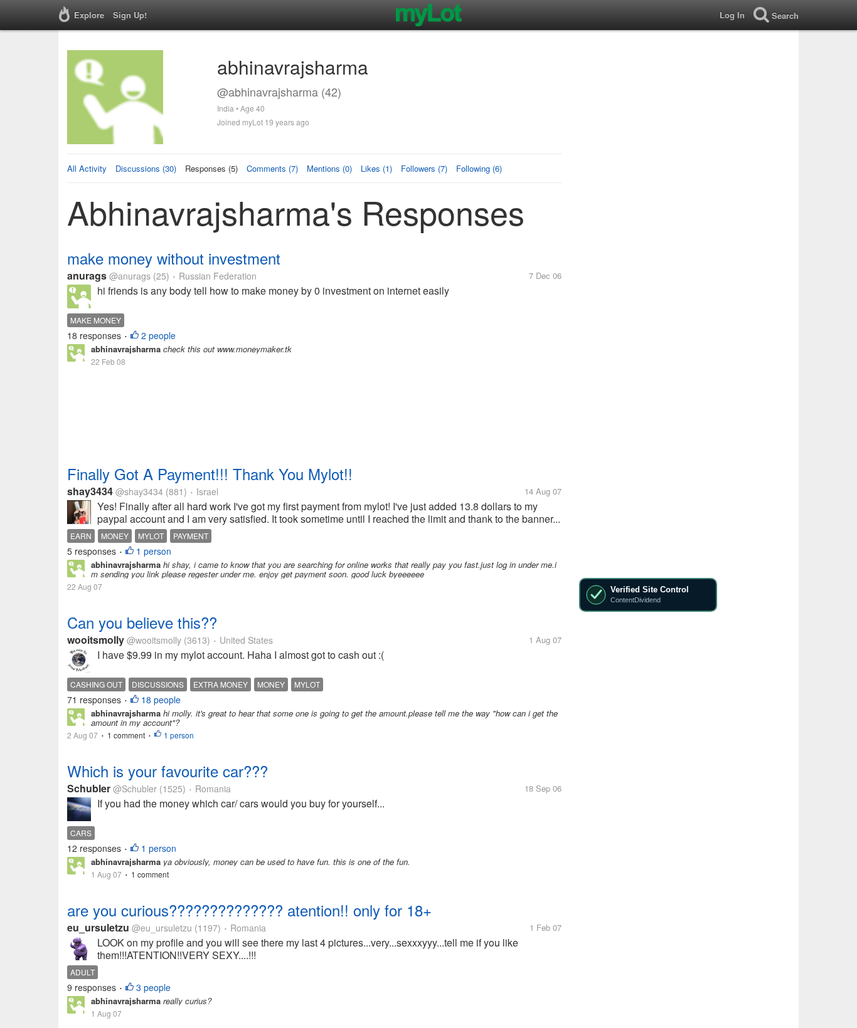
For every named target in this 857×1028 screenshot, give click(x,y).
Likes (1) (376, 168)
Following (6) (479, 168)
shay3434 (90, 491)
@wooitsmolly (154, 640)
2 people (158, 335)
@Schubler (135, 788)
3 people (153, 987)
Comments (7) (272, 168)
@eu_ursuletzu (162, 927)
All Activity (87, 168)
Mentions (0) (329, 168)
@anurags (130, 276)
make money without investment (173, 258)
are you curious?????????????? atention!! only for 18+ (249, 910)
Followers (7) (424, 168)
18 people (161, 699)
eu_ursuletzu (98, 927)
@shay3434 (139, 491)
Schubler (88, 788)
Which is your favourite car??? (167, 771)
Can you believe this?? (142, 622)
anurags (87, 275)
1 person (153, 551)
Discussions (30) (145, 168)
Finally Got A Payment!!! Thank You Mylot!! (210, 474)
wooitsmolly (95, 639)
